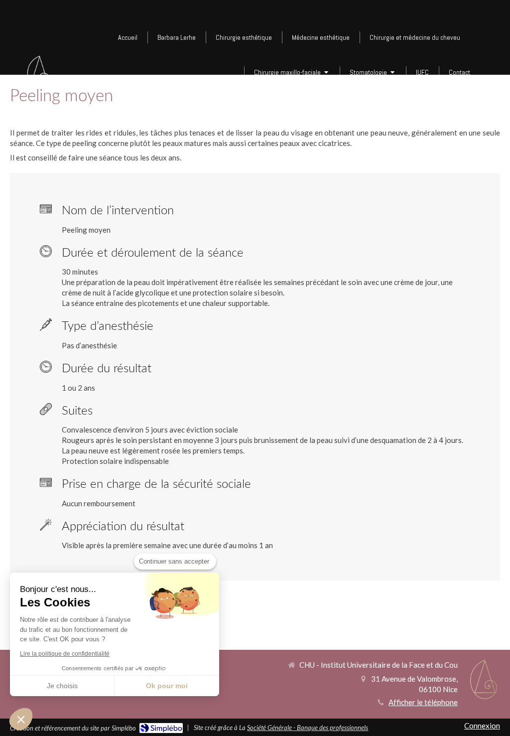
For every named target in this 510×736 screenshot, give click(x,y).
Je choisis (62, 686)
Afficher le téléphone (423, 702)
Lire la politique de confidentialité (65, 653)
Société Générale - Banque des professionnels (307, 728)
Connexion (482, 725)
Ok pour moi (167, 686)
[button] (21, 719)
